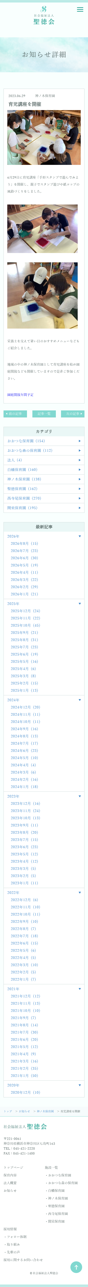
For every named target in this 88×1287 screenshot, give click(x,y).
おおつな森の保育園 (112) (30, 451)
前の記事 (15, 414)
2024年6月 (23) (24, 751)
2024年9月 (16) (24, 729)
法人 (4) (14, 460)
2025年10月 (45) (25, 626)
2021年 (13, 989)
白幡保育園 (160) (22, 470)
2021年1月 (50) (24, 1076)
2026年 (13, 536)
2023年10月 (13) (25, 818)
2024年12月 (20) (25, 707)
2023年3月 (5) (23, 869)
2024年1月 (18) (24, 787)
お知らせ (25, 1111)
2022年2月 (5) (23, 972)
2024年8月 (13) (24, 736)
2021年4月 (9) (23, 1054)
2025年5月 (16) (24, 662)
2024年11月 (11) (25, 715)
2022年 (13, 893)
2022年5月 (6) (23, 951)
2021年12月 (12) (25, 996)
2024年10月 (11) (25, 722)
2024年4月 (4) (23, 765)
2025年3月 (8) (23, 676)
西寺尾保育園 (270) (24, 498)
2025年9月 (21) (24, 633)
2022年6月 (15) (24, 943)
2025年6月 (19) (24, 654)
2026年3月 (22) (24, 580)
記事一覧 (44, 414)
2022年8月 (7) (23, 929)
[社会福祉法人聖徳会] (44, 14)
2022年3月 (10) (24, 965)
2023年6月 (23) (24, 847)
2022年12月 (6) (24, 900)
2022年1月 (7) (23, 980)
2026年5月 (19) (24, 565)
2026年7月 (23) (24, 551)
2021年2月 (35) (24, 1069)
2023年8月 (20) (24, 833)
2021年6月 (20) (24, 1040)
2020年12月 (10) (25, 1093)
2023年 (13, 796)
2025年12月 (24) (25, 611)
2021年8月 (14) (24, 1025)
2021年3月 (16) (24, 1061)
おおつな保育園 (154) (26, 441)
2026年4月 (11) (24, 573)
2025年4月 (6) (23, 669)
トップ (8, 1111)
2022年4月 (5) (23, 958)
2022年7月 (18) (24, 936)
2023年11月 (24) (25, 811)
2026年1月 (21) (24, 594)
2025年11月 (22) (25, 618)
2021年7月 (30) (24, 1032)
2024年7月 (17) (24, 744)
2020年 (13, 1085)
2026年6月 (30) (24, 558)
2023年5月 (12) (24, 854)
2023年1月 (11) (24, 883)
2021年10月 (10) (25, 1011)
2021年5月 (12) (24, 1047)
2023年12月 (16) (25, 804)
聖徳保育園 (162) (22, 489)
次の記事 (72, 414)
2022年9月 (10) (24, 922)
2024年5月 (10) (24, 758)
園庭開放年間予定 (20, 395)
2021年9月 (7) (23, 1018)
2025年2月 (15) (24, 683)
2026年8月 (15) (24, 544)
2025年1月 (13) (24, 691)
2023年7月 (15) (24, 840)
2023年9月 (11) (24, 825)
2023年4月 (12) (24, 862)
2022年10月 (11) (25, 914)
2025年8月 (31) (24, 640)
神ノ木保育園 (45, 96)
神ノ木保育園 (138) (24, 479)
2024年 (13, 700)
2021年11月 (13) (25, 1004)
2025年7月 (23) (24, 647)
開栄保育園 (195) (22, 508)
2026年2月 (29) (24, 587)
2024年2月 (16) (24, 780)
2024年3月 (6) (23, 772)
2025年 (13, 604)
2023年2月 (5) (23, 876)
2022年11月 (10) (25, 907)
